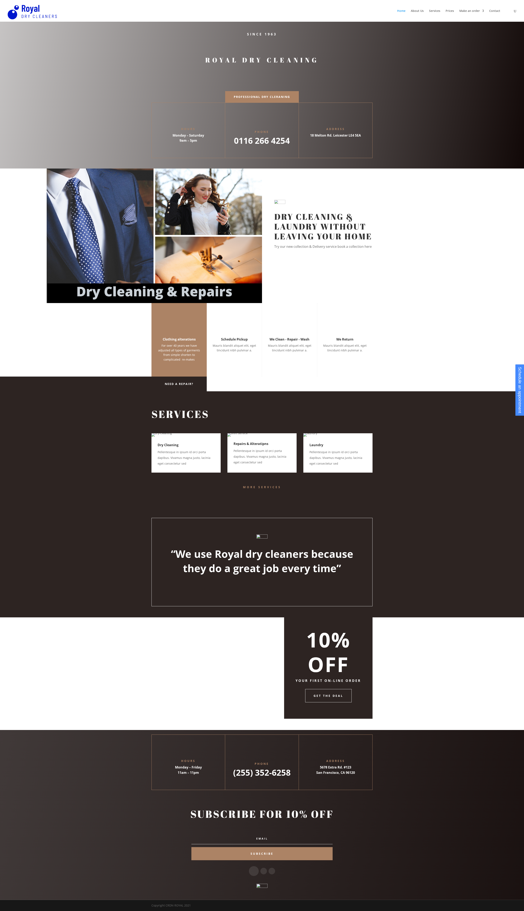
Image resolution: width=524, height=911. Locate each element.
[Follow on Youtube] (272, 871)
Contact (494, 11)
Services (434, 11)
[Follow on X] (263, 871)
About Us (417, 11)
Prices (450, 11)
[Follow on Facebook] (254, 871)
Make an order (469, 11)
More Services (262, 487)
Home (401, 11)
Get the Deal (328, 696)
